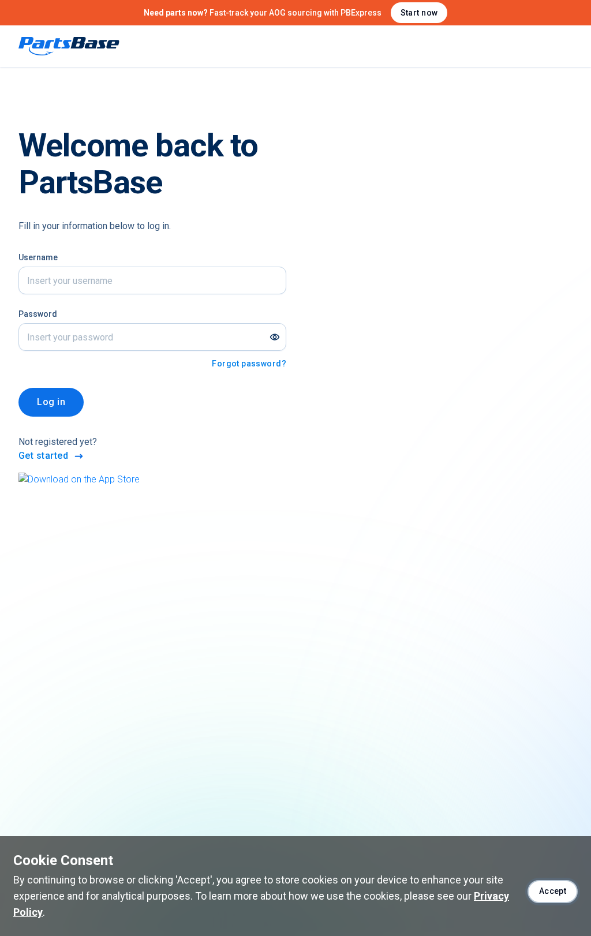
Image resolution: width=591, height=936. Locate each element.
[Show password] (274, 337)
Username (38, 257)
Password (37, 314)
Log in (51, 401)
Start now (419, 12)
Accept (553, 891)
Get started (43, 455)
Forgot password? (249, 363)
